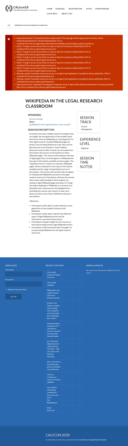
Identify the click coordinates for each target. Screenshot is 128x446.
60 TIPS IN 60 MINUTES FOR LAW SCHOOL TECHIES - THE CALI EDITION (53, 346)
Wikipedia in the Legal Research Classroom (53, 292)
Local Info (52, 14)
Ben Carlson (51, 318)
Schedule (59, 9)
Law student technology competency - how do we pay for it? (53, 392)
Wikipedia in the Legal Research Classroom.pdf (51, 124)
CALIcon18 (20, 7)
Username (10, 270)
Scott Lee (51, 277)
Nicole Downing (36, 119)
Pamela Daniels (53, 336)
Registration (75, 9)
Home (49, 9)
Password (9, 279)
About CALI (67, 14)
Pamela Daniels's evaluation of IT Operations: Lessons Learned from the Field (53, 328)
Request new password (17, 289)
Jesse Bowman (53, 369)
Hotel (89, 9)
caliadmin (50, 285)
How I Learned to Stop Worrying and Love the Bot (53, 364)
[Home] (9, 8)
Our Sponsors (102, 9)
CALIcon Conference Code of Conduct (53, 377)
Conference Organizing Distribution (93, 440)
